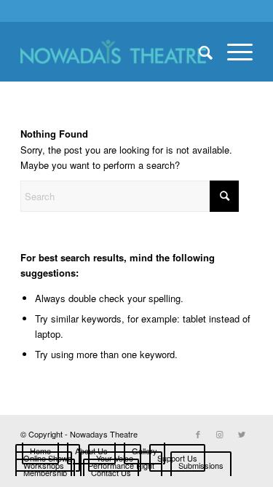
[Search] (198, 52)
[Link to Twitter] (242, 434)
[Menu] (233, 52)
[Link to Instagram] (220, 434)
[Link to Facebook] (198, 434)
